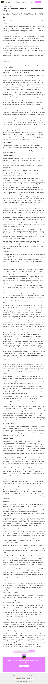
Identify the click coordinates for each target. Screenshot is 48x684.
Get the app (29, 678)
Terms (27, 675)
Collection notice (32, 675)
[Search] (31, 2)
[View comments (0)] (8, 21)
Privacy (23, 675)
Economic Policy (7, 6)
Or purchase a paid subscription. (24, 668)
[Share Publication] (33, 2)
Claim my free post (24, 666)
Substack (18, 681)
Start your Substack (21, 678)
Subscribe (38, 2)
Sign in (44, 2)
